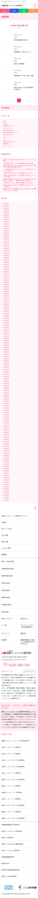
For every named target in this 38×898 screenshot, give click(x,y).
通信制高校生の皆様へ (7, 569)
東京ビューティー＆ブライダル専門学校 (13, 779)
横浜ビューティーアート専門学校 (11, 786)
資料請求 (14, 11)
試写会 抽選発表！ (20, 64)
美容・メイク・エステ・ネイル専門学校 (13, 711)
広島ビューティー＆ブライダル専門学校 (13, 805)
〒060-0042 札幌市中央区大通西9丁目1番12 (14, 657)
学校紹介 (4, 522)
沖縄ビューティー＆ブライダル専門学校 (13, 818)
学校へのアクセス (6, 619)
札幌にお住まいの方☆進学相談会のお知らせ (23, 88)
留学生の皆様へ (6, 583)
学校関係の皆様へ (6, 605)
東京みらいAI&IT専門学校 (9, 876)
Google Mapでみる (29, 671)
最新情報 (4, 555)
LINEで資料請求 (24, 10)
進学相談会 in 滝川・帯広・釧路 (23, 76)
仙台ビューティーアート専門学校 (11, 754)
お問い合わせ (24, 619)
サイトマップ (5, 633)
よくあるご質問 (6, 548)
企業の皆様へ (5, 612)
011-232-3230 (8, 659)
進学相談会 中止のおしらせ (22, 52)
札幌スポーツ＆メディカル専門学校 (11, 831)
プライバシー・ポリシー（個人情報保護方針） (27, 626)
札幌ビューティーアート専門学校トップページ (14, 516)
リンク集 (4, 625)
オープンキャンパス (4, 10)
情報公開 (23, 633)
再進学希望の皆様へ (7, 576)
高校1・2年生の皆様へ (8, 561)
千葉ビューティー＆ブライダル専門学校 (13, 767)
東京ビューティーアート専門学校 (11, 773)
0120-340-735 (19, 665)
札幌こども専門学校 (7, 838)
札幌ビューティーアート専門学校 (11, 747)
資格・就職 (4, 542)
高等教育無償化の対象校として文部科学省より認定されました (27, 642)
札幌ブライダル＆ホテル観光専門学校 (12, 844)
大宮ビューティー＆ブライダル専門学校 (13, 760)
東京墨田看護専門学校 (7, 857)
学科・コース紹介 (6, 529)
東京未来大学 (5, 863)
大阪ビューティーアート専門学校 (11, 799)
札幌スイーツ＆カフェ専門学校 (10, 850)
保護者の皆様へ (6, 597)
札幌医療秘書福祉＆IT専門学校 (10, 825)
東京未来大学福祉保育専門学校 (10, 870)
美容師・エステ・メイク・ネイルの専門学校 (15, 741)
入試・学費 (4, 535)
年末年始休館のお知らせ (21, 40)
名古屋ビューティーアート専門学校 (11, 792)
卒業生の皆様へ (6, 590)
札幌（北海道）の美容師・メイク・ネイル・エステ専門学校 (13, 1)
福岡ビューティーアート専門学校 (11, 812)
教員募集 (4, 640)
